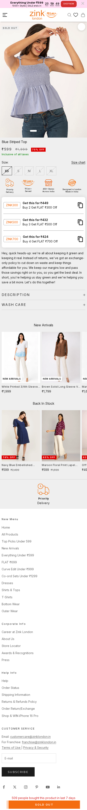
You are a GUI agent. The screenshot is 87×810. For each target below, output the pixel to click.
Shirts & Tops (11, 590)
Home (6, 527)
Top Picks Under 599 (16, 541)
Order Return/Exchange (18, 708)
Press (6, 660)
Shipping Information (16, 694)
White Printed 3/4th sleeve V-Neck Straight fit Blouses (20, 387)
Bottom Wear (11, 604)
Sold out (44, 804)
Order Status (10, 688)
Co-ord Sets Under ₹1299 (19, 576)
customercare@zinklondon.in (30, 736)
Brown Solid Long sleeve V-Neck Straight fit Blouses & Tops (60, 387)
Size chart (78, 162)
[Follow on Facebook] (4, 787)
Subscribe (18, 772)
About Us (8, 639)
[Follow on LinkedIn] (59, 787)
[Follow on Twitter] (15, 787)
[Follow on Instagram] (26, 787)
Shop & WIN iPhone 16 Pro (20, 716)
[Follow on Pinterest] (37, 787)
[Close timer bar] (82, 3)
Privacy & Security (36, 747)
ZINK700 (12, 239)
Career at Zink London (17, 632)
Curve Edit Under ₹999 (18, 569)
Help (5, 681)
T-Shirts (7, 597)
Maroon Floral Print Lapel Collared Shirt (58, 465)
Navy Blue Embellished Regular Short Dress (17, 465)
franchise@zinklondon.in (39, 742)
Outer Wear (10, 611)
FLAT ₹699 (9, 562)
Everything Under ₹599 (18, 555)
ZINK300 (12, 205)
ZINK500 (12, 222)
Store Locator (11, 646)
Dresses (7, 583)
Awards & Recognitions (18, 653)
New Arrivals (10, 548)
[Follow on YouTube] (48, 787)
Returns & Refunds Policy (19, 701)
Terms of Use (11, 747)
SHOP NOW (68, 4)
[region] (43, 494)
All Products (10, 534)
